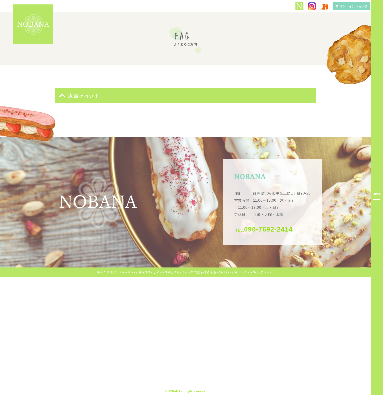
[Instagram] (312, 6)
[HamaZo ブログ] (324, 6)
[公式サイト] (299, 6)
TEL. (264, 229)
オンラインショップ (353, 6)
